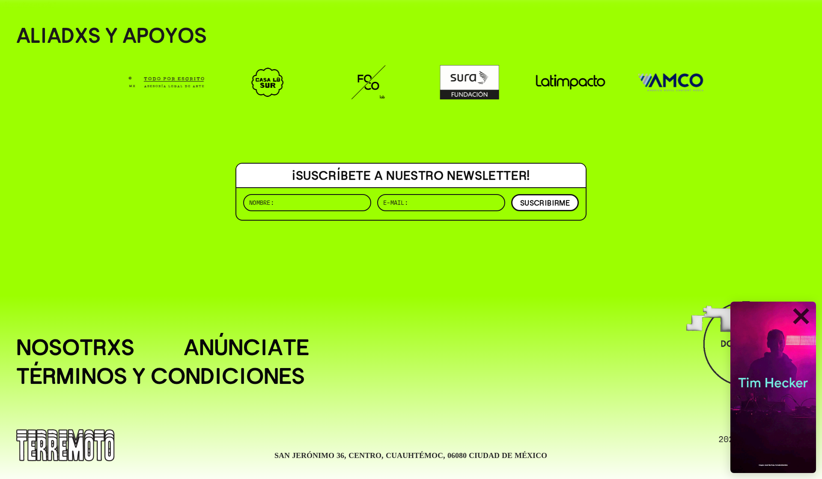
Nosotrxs (75, 347)
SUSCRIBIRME (545, 203)
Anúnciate (246, 347)
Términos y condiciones (160, 376)
